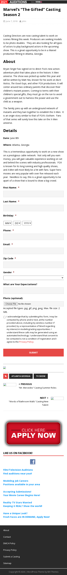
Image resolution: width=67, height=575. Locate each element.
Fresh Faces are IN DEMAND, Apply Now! (26, 516)
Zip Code (9, 258)
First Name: (11, 187)
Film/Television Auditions (18, 469)
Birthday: (9, 215)
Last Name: (11, 201)
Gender (8, 272)
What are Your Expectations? (20, 284)
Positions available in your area (21, 484)
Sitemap (7, 563)
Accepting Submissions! (17, 491)
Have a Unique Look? (15, 513)
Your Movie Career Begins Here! (21, 495)
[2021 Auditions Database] (33, 1)
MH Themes (52, 571)
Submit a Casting (11, 556)
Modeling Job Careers (15, 480)
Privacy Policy (26, 341)
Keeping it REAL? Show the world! (22, 506)
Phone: (8, 230)
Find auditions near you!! (17, 473)
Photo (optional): (13, 298)
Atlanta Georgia (21, 376)
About (6, 530)
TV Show (40, 376)
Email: (8, 244)
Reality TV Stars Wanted (17, 502)
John (24, 21)
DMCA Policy (9, 543)
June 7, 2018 (11, 21)
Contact (7, 536)
